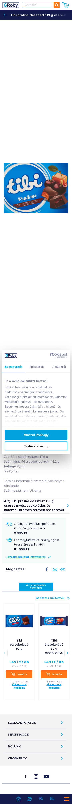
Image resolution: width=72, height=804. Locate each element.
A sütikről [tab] (59, 366)
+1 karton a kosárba (19, 686)
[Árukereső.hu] (36, 794)
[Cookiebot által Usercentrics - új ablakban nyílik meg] (50, 355)
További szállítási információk (26, 556)
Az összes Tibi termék (50, 597)
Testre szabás (33, 446)
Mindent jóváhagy (36, 434)
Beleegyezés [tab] (13, 366)
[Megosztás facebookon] (47, 572)
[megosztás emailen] (54, 572)
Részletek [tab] (37, 366)
